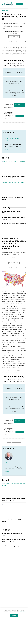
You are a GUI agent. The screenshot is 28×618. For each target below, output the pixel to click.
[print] (25, 41)
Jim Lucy (14, 257)
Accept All (14, 615)
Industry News (5, 10)
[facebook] (9, 41)
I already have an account (14, 126)
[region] (14, 613)
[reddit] (16, 41)
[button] (3, 4)
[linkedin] (11, 41)
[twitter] (14, 41)
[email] (18, 41)
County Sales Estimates (7, 234)
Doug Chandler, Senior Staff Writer (14, 31)
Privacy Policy (22, 611)
